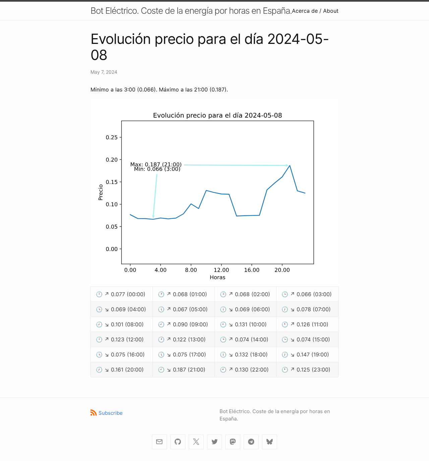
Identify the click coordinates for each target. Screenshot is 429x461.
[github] (177, 442)
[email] (159, 442)
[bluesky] (269, 442)
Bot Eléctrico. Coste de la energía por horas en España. (191, 10)
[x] (196, 442)
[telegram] (251, 442)
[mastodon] (232, 442)
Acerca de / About (315, 10)
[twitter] (214, 442)
